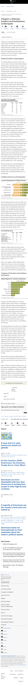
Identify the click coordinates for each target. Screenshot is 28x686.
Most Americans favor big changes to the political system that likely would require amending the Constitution (14, 554)
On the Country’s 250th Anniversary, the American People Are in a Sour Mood (13, 462)
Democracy (6, 416)
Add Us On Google (11, 32)
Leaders (11, 416)
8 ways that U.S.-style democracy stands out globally (11, 445)
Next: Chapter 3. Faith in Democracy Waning (14, 383)
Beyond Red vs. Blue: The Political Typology (13, 566)
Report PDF (6, 393)
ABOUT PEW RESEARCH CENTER (8, 656)
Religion (24, 416)
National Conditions (18, 416)
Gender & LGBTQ (5, 604)
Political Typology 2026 (10, 544)
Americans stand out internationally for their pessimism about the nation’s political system (12, 531)
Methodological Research (7, 622)
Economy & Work (5, 609)
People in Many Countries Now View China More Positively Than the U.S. (14, 560)
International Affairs (6, 589)
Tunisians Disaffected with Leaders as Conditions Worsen (11, 15)
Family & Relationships (7, 606)
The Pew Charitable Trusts (20, 664)
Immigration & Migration (7, 592)
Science (3, 612)
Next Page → (14, 391)
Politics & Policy (5, 586)
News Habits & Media (6, 619)
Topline (5, 396)
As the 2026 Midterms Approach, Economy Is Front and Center (13, 548)
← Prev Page (14, 387)
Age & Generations (5, 601)
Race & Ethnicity (5, 595)
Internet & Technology (6, 616)
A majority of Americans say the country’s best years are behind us (13, 507)
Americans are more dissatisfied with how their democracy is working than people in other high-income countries (13, 484)
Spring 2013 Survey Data (9, 399)
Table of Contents (6, 37)
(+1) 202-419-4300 (5, 581)
